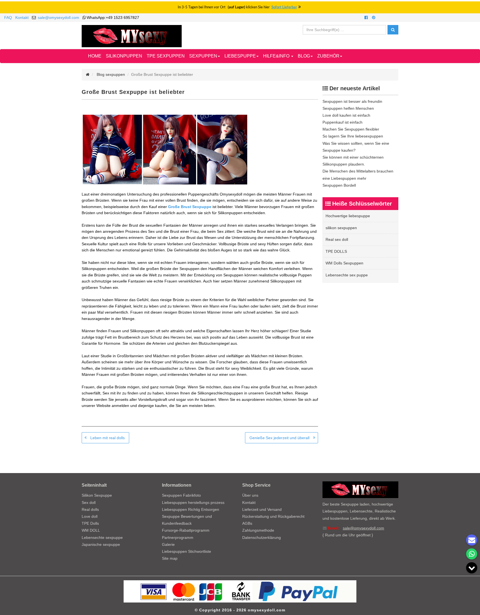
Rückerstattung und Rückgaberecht (273, 516)
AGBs (247, 523)
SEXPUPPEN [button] (203, 56)
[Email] (471, 540)
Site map (170, 558)
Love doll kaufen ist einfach (346, 115)
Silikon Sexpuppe (97, 495)
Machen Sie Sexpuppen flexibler (350, 129)
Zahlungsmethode (258, 530)
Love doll (90, 516)
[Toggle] (471, 567)
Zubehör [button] (328, 56)
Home (94, 56)
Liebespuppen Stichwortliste (186, 551)
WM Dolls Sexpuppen (344, 263)
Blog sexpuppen (111, 74)
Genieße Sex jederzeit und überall (279, 438)
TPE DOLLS (336, 251)
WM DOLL (91, 530)
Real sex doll (337, 239)
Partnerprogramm (177, 537)
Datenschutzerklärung (261, 537)
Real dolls (90, 509)
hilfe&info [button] (277, 56)
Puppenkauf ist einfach (342, 122)
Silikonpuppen (124, 56)
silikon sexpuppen (341, 228)
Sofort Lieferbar (284, 7)
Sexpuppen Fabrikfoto (181, 495)
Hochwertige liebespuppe (348, 216)
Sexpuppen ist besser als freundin (352, 101)
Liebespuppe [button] (240, 56)
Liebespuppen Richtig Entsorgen (190, 509)
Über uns (250, 495)
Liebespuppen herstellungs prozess (193, 502)
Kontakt (22, 17)
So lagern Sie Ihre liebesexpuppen (352, 136)
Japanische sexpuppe (101, 544)
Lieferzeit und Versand (262, 509)
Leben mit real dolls (107, 438)
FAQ (8, 17)
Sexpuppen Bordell (339, 185)
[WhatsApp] (471, 553)
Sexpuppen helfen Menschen (348, 108)
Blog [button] (304, 56)
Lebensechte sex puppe (347, 275)
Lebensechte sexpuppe (102, 537)
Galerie (168, 544)
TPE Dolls (90, 523)
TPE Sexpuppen (166, 56)
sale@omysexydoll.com (58, 17)
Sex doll (89, 502)
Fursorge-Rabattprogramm (185, 530)
